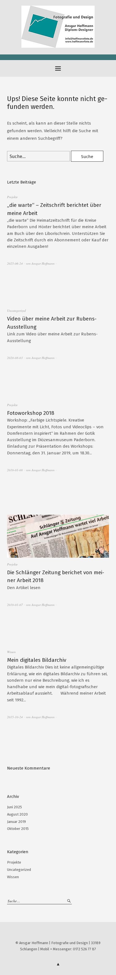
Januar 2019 (16, 822)
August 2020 (17, 814)
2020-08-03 (15, 358)
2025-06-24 (15, 263)
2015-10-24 (15, 717)
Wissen (11, 652)
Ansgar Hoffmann (43, 263)
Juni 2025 (14, 807)
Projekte (12, 197)
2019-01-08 (15, 470)
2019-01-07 (15, 605)
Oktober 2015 (18, 829)
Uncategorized (16, 310)
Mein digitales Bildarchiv (36, 660)
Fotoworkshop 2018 (30, 413)
